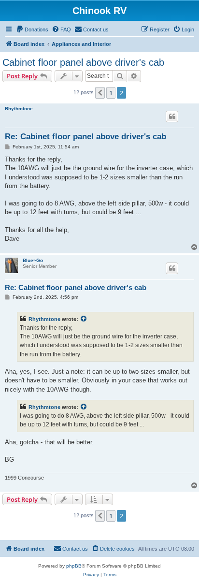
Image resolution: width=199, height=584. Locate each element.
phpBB (74, 566)
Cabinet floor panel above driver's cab (83, 62)
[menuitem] (32, 29)
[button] (100, 93)
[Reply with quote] (172, 116)
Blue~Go (33, 260)
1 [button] (111, 92)
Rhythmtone (19, 108)
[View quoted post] (84, 319)
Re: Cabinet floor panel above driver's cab (85, 136)
